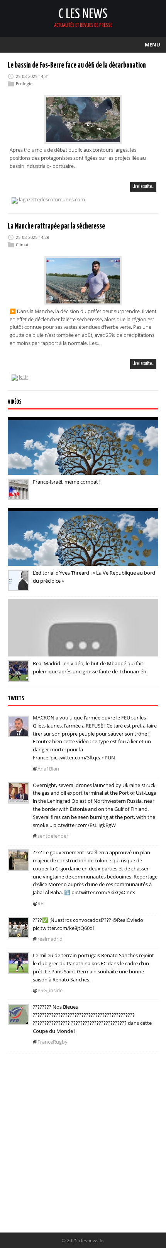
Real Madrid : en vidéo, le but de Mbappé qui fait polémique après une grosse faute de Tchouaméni (90, 667)
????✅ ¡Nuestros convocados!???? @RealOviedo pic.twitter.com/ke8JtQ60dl (88, 924)
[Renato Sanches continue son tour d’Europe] (18, 968)
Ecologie (24, 83)
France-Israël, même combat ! (66, 481)
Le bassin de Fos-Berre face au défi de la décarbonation (77, 65)
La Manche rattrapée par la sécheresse (56, 226)
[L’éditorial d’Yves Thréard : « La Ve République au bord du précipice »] (18, 585)
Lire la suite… (143, 186)
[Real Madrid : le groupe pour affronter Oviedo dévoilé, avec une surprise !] (18, 933)
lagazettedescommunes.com (52, 199)
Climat (22, 244)
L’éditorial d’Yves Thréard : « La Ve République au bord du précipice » (94, 576)
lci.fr (23, 376)
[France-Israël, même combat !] (18, 494)
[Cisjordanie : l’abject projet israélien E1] (18, 865)
